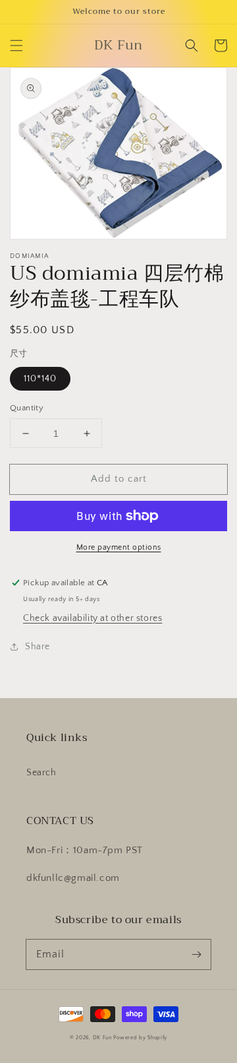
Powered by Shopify (140, 1038)
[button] (16, 45)
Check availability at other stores (92, 618)
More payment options (118, 547)
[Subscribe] (196, 954)
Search (41, 772)
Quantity (26, 407)
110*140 (40, 378)
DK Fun (102, 1038)
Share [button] (37, 646)
